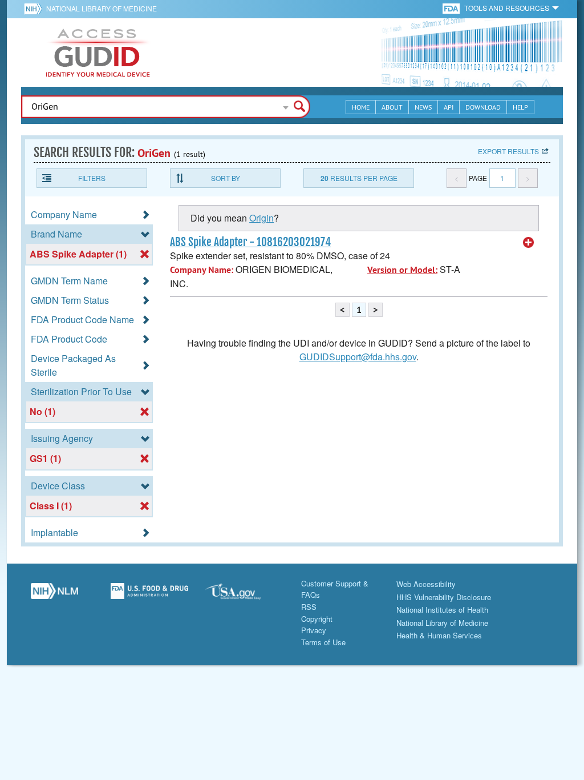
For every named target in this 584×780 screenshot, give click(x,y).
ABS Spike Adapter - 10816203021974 (250, 242)
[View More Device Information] (528, 242)
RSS (309, 606)
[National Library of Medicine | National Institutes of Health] (54, 595)
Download (483, 107)
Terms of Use (323, 642)
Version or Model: (402, 270)
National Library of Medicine (101, 8)
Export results (508, 151)
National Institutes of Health (442, 609)
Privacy (313, 630)
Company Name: (201, 270)
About (392, 107)
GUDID (98, 52)
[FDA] (452, 8)
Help (520, 107)
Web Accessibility (426, 583)
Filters (92, 178)
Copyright (316, 618)
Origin (261, 217)
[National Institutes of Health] (35, 9)
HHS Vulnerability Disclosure (443, 597)
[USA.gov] (244, 595)
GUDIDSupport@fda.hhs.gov (357, 356)
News (423, 107)
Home (361, 107)
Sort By (225, 178)
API (448, 107)
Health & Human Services (439, 635)
